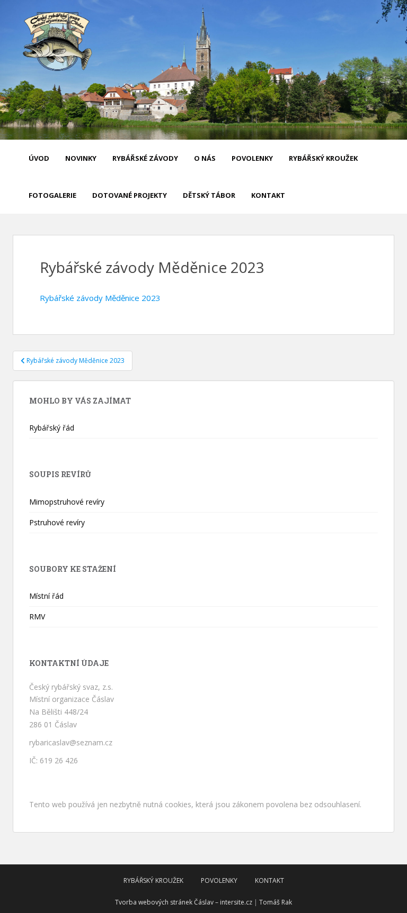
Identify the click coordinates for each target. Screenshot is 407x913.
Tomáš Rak (275, 902)
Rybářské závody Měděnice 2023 (100, 298)
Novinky (80, 158)
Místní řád (46, 596)
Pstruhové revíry (57, 522)
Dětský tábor (209, 195)
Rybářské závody (145, 158)
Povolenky (252, 158)
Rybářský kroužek (323, 158)
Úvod (39, 158)
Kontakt (268, 195)
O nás (205, 158)
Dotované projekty (129, 195)
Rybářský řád (51, 428)
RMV (37, 616)
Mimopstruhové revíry (66, 502)
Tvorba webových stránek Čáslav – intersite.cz (183, 902)
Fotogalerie (52, 195)
